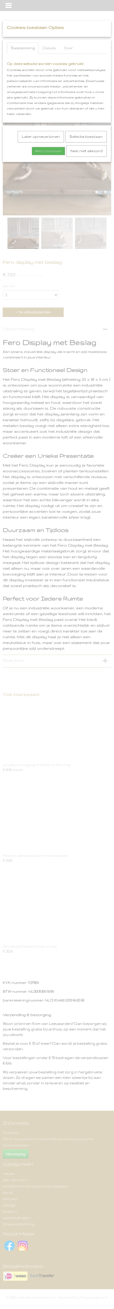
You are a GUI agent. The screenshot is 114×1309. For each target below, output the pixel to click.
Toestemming (23, 48)
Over (68, 48)
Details (49, 48)
